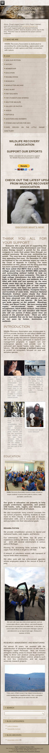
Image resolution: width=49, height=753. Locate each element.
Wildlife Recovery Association (24, 10)
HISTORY (8, 64)
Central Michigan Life (30, 26)
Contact (22, 747)
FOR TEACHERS (11, 94)
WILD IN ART (10, 90)
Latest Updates (12, 726)
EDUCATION (10, 73)
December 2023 (13, 740)
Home (16, 747)
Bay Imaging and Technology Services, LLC (29, 748)
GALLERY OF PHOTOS (13, 106)
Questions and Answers (16, 119)
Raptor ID (9, 115)
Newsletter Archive (14, 729)
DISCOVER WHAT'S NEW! (29, 227)
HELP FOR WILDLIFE (13, 102)
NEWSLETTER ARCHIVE (14, 85)
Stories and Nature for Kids (17, 123)
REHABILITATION (11, 77)
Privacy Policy (29, 747)
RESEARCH (9, 81)
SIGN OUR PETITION (13, 60)
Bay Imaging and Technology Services (28, 751)
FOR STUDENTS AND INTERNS (17, 98)
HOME (7, 56)
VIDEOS (8, 110)
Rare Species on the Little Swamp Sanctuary (24, 129)
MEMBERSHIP (10, 69)
